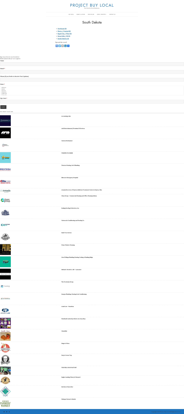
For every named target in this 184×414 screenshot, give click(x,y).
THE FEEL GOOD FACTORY (69, 367)
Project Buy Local (92, 5)
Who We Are (91, 14)
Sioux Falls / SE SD (64, 36)
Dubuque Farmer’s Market (68, 399)
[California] (92, 93)
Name (2, 60)
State (2, 84)
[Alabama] (92, 87)
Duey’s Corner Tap (66, 355)
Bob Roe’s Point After (67, 387)
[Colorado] (92, 95)
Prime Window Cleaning (68, 245)
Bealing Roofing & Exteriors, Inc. (70, 208)
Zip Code (3, 98)
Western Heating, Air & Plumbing (70, 165)
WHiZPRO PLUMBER (67, 153)
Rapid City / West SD (65, 34)
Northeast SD (62, 29)
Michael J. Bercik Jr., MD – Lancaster (71, 269)
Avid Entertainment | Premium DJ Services (73, 128)
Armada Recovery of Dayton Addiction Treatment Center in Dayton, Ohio (81, 190)
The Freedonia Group (67, 282)
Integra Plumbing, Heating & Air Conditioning (74, 294)
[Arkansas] (92, 92)
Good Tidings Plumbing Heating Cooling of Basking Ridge (77, 257)
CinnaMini (64, 331)
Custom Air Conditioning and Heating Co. (72, 220)
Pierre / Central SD (64, 31)
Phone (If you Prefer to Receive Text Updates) (14, 76)
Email (2, 68)
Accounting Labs (66, 116)
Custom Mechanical (66, 140)
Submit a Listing (81, 14)
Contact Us (112, 14)
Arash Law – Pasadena (67, 306)
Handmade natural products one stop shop (73, 318)
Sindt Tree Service (66, 232)
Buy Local (71, 14)
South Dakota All (63, 39)
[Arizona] (92, 90)
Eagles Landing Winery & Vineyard (70, 377)
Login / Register (101, 14)
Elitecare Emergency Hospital (69, 177)
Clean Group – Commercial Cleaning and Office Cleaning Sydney (79, 196)
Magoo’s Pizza (65, 343)
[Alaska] (92, 89)
